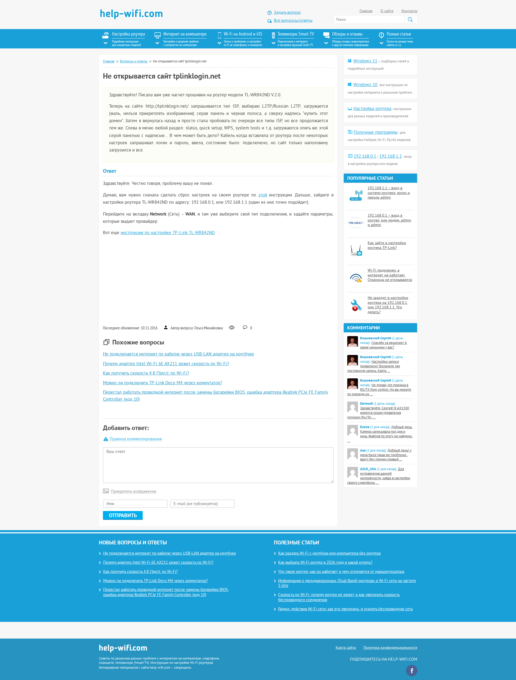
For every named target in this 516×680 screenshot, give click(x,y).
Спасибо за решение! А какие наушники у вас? (383, 345)
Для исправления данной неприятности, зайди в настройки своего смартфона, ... (378, 476)
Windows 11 (365, 61)
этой (262, 195)
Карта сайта (346, 648)
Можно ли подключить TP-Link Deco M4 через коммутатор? (162, 383)
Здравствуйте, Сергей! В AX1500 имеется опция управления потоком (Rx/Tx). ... (378, 413)
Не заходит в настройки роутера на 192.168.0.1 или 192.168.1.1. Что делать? (388, 305)
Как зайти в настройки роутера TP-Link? (387, 245)
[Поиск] (410, 19)
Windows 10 (365, 85)
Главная (366, 11)
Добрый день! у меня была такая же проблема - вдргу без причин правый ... (385, 455)
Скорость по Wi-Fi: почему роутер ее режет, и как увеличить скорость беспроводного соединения (339, 598)
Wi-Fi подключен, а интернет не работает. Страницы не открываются (390, 275)
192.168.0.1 (365, 157)
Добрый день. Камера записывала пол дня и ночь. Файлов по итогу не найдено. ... (380, 434)
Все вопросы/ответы (293, 20)
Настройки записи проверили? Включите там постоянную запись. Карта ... (373, 366)
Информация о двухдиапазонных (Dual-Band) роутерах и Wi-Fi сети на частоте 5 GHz (347, 584)
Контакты (409, 11)
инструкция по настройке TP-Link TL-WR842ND (167, 233)
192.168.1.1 (390, 157)
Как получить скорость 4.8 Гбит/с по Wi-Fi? (146, 373)
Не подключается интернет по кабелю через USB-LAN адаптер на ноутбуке (178, 354)
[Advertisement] (218, 280)
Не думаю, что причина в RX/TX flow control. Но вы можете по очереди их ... (379, 390)
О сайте (387, 11)
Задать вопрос (287, 12)
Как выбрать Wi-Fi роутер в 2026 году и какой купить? (325, 562)
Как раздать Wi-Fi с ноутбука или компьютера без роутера (329, 553)
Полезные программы (375, 133)
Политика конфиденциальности (390, 648)
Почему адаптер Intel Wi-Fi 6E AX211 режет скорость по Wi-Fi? (166, 364)
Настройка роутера (372, 109)
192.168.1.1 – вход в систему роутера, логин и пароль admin (389, 193)
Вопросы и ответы (134, 61)
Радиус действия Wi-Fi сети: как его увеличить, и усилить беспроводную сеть (345, 609)
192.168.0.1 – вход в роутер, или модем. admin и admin (389, 220)
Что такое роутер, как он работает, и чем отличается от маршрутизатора (341, 572)
